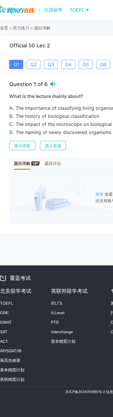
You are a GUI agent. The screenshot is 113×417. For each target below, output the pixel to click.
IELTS (56, 303)
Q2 (33, 64)
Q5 (86, 64)
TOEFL (6, 303)
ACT (4, 341)
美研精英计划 (12, 379)
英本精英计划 (63, 341)
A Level (57, 312)
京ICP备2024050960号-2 (85, 392)
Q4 (68, 64)
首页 (4, 27)
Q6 (103, 64)
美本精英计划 (12, 370)
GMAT (6, 322)
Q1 (16, 64)
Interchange (62, 331)
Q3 (51, 64)
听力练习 (21, 27)
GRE (4, 312)
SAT (4, 331)
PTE (55, 322)
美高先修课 (10, 360)
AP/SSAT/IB (10, 351)
